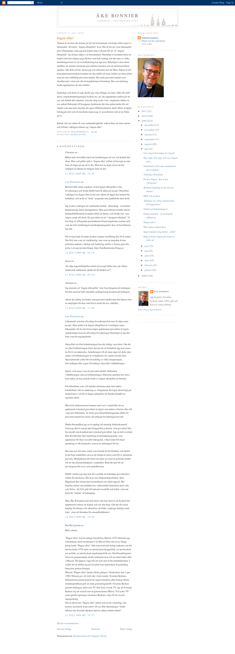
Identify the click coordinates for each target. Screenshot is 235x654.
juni (146, 246)
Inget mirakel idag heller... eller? (160, 231)
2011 (144, 111)
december (149, 125)
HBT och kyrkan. (152, 196)
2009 (144, 120)
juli (146, 148)
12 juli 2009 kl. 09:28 (80, 274)
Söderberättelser (150, 37)
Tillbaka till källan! (153, 174)
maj (146, 250)
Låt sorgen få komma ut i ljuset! (159, 153)
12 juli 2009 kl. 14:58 (80, 516)
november (149, 129)
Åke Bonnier (161, 292)
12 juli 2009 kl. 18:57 (80, 615)
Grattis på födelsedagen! (156, 209)
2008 (144, 275)
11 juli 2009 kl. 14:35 (80, 173)
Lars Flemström (72, 181)
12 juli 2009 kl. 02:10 (80, 252)
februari (148, 265)
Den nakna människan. (155, 227)
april (147, 255)
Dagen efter (78, 135)
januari (148, 270)
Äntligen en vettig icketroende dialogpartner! (159, 202)
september (149, 139)
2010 (144, 116)
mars (147, 260)
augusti (148, 144)
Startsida (95, 629)
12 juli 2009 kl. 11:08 (80, 308)
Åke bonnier (117, 15)
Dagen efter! (150, 222)
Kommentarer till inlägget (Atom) (90, 635)
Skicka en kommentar (67, 623)
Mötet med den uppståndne (153, 40)
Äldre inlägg (126, 629)
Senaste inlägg (64, 629)
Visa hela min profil (150, 310)
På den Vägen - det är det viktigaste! (156, 181)
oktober (148, 134)
